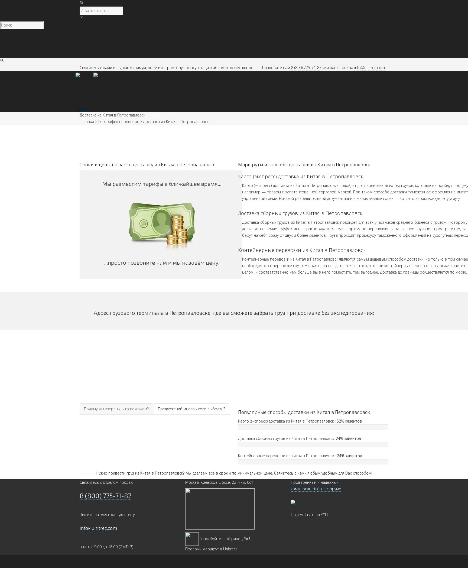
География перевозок (118, 121)
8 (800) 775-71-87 (306, 67)
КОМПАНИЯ (161, 92)
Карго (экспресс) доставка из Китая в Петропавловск (300, 176)
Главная (87, 121)
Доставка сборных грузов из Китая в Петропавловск (300, 213)
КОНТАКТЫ (160, 99)
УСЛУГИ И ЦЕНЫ (166, 86)
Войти (82, 108)
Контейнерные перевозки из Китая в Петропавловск (302, 250)
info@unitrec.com (369, 67)
